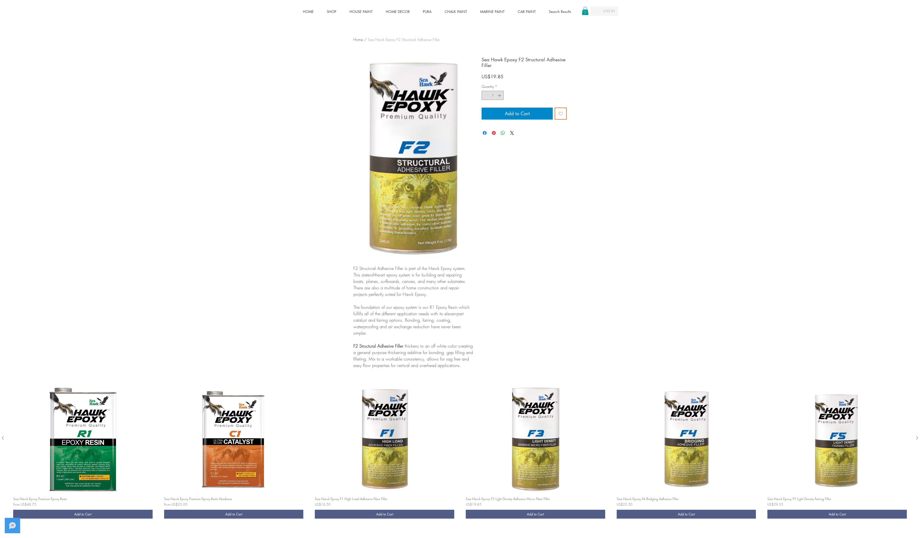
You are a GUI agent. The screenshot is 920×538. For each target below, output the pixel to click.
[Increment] (500, 95)
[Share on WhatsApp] (503, 133)
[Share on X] (512, 133)
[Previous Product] (3, 438)
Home (358, 39)
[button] (585, 11)
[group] (460, 452)
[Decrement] (485, 95)
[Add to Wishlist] (561, 114)
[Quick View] (83, 438)
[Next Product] (917, 438)
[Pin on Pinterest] (494, 133)
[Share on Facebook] (485, 133)
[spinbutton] (493, 95)
